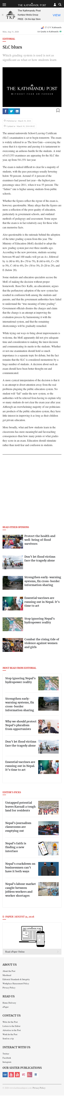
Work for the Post (10, 1034)
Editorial (9, 39)
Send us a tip (8, 1038)
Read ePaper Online (15, 951)
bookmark (57, 110)
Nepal (17, 1074)
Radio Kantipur (29, 1074)
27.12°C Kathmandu (53, 27)
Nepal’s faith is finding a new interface (15, 847)
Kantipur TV (35, 1074)
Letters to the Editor (11, 1026)
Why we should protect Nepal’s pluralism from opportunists (21, 725)
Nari (23, 1074)
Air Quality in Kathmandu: (49, 31)
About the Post (9, 971)
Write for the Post (10, 1021)
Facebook (7, 1057)
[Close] (3, 15)
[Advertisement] (32, 491)
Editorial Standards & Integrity (16, 979)
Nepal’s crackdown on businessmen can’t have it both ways (20, 867)
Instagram (7, 1061)
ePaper (6, 1006)
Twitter (6, 1053)
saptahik (11, 1074)
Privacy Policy (9, 987)
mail (17, 111)
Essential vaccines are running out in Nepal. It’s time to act (20, 766)
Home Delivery (9, 1002)
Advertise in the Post (12, 1030)
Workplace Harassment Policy (16, 983)
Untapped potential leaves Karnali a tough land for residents (20, 806)
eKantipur (5, 1074)
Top (60, 1097)
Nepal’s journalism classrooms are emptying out (18, 827)
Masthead (7, 975)
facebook (5, 111)
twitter (11, 111)
